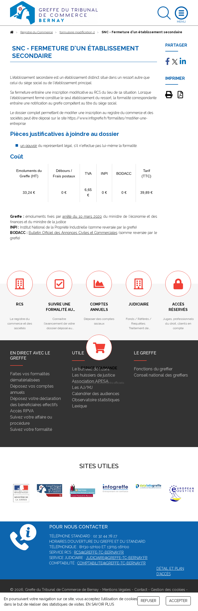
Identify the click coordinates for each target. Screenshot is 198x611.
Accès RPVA (22, 410)
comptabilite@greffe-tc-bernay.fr (111, 563)
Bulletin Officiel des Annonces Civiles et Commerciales (73, 233)
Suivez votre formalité (31, 429)
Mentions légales (116, 590)
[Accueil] (12, 32)
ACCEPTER (178, 601)
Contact (140, 590)
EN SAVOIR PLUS (100, 604)
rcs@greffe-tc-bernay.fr (99, 552)
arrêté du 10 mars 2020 (82, 216)
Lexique (79, 406)
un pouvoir (28, 146)
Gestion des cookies (168, 590)
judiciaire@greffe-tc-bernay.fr (116, 558)
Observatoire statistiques (96, 399)
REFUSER (148, 601)
